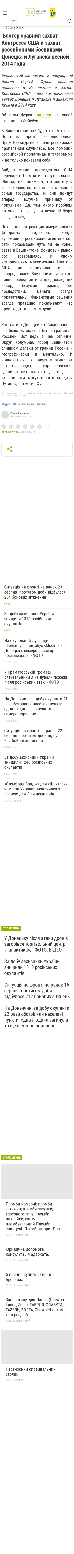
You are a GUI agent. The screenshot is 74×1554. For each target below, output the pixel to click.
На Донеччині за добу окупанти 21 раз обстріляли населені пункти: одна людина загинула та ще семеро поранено (36, 706)
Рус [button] (13, 21)
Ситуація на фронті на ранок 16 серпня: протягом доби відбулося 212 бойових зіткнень (37, 990)
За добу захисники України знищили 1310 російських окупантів (29, 618)
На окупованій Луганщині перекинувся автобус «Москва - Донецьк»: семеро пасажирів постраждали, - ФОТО (33, 648)
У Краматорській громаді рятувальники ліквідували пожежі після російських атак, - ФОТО (35, 677)
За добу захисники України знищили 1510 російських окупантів (32, 967)
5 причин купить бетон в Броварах (28, 1277)
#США (16, 404)
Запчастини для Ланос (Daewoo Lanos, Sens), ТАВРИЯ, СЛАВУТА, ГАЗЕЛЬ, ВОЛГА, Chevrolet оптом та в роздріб (35, 1307)
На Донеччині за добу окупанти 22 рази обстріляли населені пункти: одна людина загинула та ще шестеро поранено (36, 1017)
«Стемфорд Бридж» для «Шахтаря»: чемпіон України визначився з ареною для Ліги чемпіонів (36, 789)
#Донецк (41, 404)
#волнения (28, 404)
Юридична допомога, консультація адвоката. (27, 1252)
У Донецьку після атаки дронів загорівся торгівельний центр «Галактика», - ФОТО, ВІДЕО (36, 944)
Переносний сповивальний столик (31, 1372)
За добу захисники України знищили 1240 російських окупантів (29, 762)
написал (43, 114)
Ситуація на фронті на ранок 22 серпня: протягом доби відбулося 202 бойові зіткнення (35, 735)
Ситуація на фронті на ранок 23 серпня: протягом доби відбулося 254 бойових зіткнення (35, 592)
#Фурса (5, 404)
